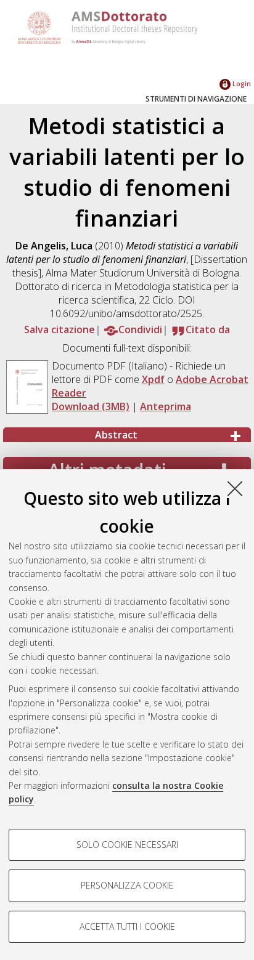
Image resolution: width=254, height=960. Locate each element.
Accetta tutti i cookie (127, 926)
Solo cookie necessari (127, 844)
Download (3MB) (90, 406)
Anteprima (165, 406)
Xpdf (153, 379)
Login (241, 83)
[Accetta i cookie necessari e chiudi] (235, 488)
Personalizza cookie (127, 885)
